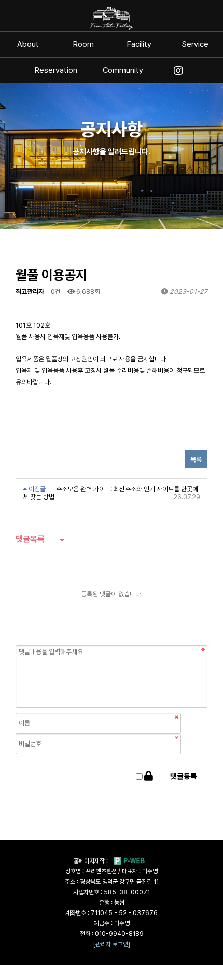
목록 (196, 459)
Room (83, 44)
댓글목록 (30, 539)
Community (123, 70)
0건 (56, 291)
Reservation (56, 70)
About (28, 44)
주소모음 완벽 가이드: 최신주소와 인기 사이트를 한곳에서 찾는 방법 (110, 493)
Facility (139, 44)
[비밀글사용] (148, 776)
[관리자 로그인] (111, 944)
